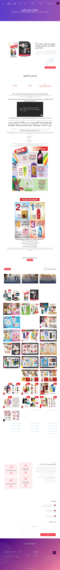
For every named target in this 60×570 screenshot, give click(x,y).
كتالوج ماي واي (32, 3)
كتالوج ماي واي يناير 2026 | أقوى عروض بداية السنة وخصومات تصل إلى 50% (12, 279)
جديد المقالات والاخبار (35, 556)
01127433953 (30, 97)
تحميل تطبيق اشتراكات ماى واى (50, 62)
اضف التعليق (48, 534)
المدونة (25, 3)
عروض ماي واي (52, 58)
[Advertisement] (30, 28)
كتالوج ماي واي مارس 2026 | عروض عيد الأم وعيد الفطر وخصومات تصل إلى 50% (30, 279)
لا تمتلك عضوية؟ (9, 3)
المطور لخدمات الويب (28, 568)
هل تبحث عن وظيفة (27, 555)
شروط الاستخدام (36, 555)
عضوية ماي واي (28, 556)
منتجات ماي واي (40, 3)
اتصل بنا (20, 3)
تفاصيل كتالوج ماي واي (51, 59)
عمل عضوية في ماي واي (50, 67)
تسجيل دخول (15, 3)
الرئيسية (52, 3)
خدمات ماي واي (48, 3)
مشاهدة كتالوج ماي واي (51, 60)
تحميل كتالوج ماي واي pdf (50, 61)
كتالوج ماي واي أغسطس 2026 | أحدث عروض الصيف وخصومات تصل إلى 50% (48, 279)
